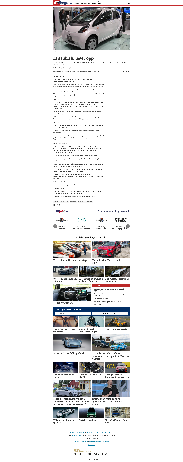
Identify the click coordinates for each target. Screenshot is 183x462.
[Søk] (126, 3)
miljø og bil (65, 201)
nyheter (56, 201)
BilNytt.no (99, 1)
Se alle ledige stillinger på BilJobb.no (91, 237)
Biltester (94, 3)
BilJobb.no (104, 1)
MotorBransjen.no (113, 1)
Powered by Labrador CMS (91, 459)
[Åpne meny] (129, 3)
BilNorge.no (74, 432)
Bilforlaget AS (76, 435)
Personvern (91, 445)
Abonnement (84, 442)
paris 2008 (81, 201)
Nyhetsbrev (105, 442)
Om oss (76, 442)
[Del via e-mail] (128, 71)
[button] (55, 226)
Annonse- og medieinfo (123, 1)
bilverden (73, 201)
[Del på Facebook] (124, 71)
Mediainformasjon (95, 442)
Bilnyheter (77, 3)
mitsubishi (89, 201)
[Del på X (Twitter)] (126, 71)
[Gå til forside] (62, 2)
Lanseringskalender (85, 3)
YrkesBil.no (92, 1)
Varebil (99, 3)
